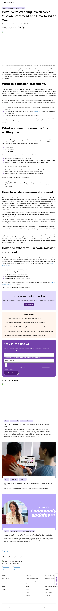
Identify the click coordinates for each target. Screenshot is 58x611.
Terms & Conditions (50, 598)
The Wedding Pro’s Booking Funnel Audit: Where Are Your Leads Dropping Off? (29, 331)
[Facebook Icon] (3, 556)
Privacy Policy (48, 595)
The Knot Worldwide (50, 578)
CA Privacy (37, 607)
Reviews (4, 589)
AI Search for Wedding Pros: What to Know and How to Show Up (25, 335)
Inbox (3, 584)
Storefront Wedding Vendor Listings (11, 581)
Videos (27, 592)
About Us (47, 581)
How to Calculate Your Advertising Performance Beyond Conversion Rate (27, 327)
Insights (4, 586)
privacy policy (9, 369)
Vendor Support (49, 584)
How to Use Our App (31, 581)
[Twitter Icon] (9, 556)
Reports (28, 589)
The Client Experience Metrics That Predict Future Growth (23, 318)
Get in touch (29, 304)
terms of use (46, 367)
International (48, 592)
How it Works (5, 578)
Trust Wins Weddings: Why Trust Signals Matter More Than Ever (25, 322)
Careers (47, 589)
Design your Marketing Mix (33, 578)
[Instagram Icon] (21, 556)
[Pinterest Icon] (15, 556)
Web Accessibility (28, 607)
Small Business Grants (50, 586)
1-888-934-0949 (18, 607)
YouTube (28, 595)
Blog (27, 584)
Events (27, 586)
